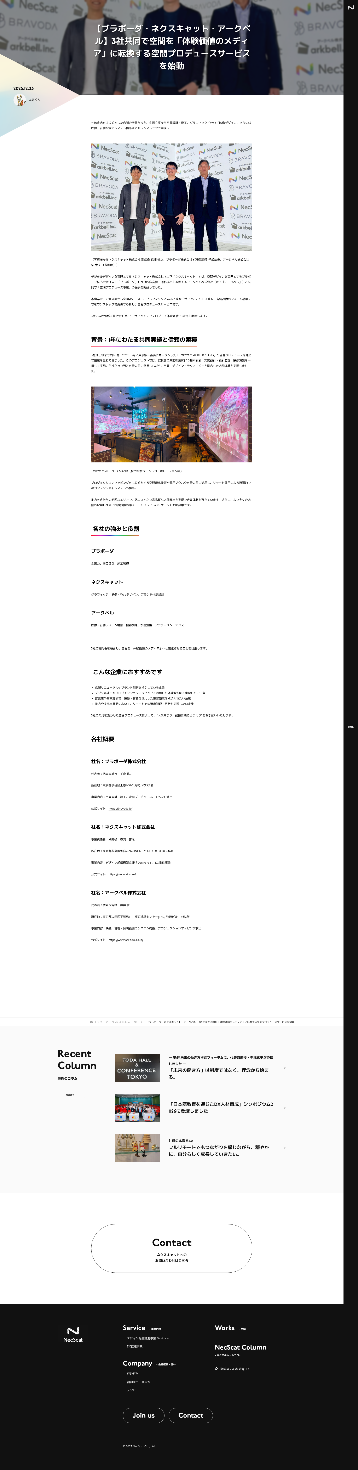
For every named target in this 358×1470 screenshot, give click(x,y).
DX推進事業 (135, 1346)
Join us (144, 1415)
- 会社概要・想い (149, 1364)
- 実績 (230, 1328)
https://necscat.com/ (122, 874)
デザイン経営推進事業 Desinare (148, 1338)
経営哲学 (133, 1374)
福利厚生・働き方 (138, 1382)
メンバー (133, 1390)
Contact (190, 1415)
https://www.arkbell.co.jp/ (126, 940)
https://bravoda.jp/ (120, 808)
